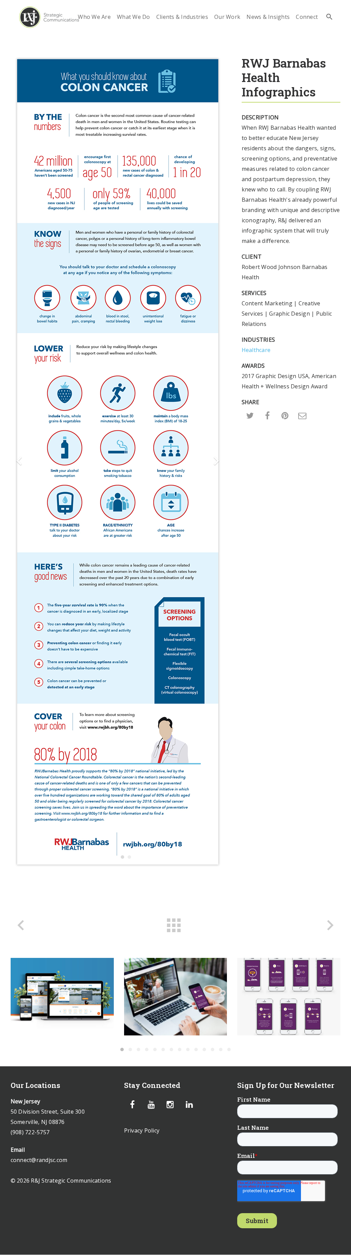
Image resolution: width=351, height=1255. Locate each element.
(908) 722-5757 (30, 1132)
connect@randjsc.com (39, 1160)
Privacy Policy (142, 1130)
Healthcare (256, 350)
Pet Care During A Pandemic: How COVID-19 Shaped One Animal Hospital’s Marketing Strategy (175, 996)
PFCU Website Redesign (62, 996)
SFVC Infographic (288, 996)
